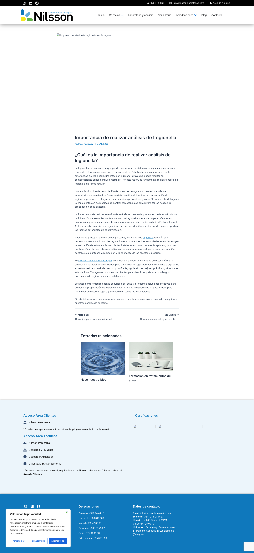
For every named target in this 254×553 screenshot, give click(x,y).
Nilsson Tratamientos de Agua (95, 260)
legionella (148, 237)
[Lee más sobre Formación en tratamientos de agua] (151, 356)
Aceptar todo (57, 541)
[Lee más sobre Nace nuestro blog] (103, 358)
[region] (38, 528)
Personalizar (18, 541)
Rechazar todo (38, 541)
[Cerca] (67, 512)
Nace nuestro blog (93, 379)
